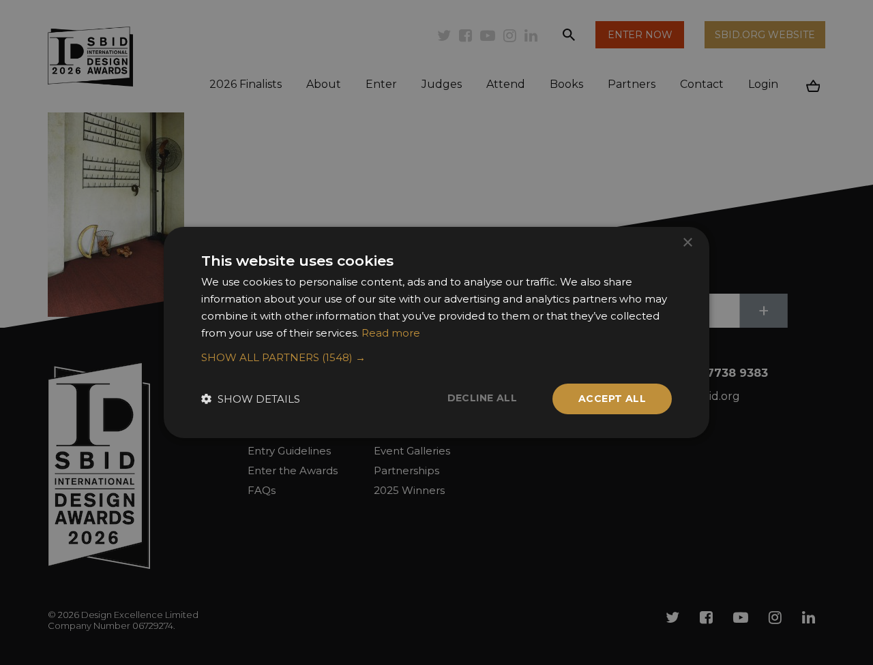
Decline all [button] (482, 398)
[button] (436, 358)
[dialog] (436, 332)
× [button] (687, 243)
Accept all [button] (612, 398)
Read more (390, 332)
